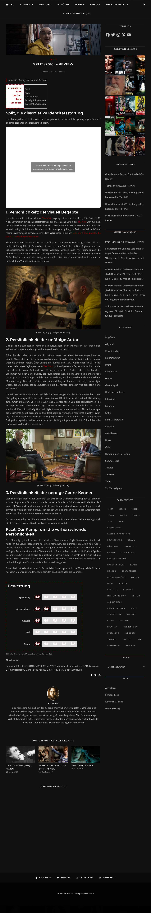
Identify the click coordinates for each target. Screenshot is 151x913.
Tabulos (109, 467)
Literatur (109, 426)
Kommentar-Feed (114, 701)
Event (108, 364)
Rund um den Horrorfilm (118, 453)
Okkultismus (114, 602)
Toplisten (45, 4)
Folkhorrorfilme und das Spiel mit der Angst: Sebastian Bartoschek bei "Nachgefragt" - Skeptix (124, 253)
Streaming (113, 633)
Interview (110, 398)
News (108, 440)
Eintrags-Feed (112, 694)
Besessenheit (114, 527)
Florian (53, 703)
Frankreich (129, 546)
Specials (95, 4)
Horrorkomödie (116, 577)
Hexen (133, 565)
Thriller (112, 639)
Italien (135, 577)
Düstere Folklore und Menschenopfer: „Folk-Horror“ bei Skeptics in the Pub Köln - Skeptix (124, 274)
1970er (122, 509)
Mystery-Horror (116, 596)
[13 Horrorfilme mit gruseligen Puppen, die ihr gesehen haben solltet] (115, 65)
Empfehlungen (112, 357)
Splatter (112, 627)
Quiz (107, 447)
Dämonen (112, 546)
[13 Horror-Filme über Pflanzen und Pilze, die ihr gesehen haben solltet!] (135, 105)
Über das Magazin (117, 4)
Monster (128, 589)
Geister (111, 552)
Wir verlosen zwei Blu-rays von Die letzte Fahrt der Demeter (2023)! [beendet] (124, 311)
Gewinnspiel (111, 385)
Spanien (124, 620)
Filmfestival (111, 371)
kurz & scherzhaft (114, 419)
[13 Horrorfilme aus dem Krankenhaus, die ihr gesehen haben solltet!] (135, 65)
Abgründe (63, 4)
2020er (121, 521)
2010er (136, 515)
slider (110, 620)
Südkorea (130, 633)
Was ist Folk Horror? (133, 278)
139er (110, 509)
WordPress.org (112, 708)
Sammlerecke (112, 460)
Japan (110, 583)
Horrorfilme (129, 571)
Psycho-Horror (116, 608)
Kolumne (109, 405)
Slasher (131, 614)
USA (139, 639)
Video (108, 481)
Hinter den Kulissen (115, 392)
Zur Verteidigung (113, 488)
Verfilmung (114, 645)
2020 (109, 521)
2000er (123, 515)
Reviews (79, 4)
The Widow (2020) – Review (130, 241)
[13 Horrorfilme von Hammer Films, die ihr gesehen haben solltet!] (115, 126)
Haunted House (116, 565)
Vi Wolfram (89, 893)
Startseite (26, 4)
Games (108, 378)
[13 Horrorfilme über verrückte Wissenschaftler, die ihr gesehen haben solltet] (135, 85)
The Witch (48, 366)
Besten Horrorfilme (119, 534)
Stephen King (130, 627)
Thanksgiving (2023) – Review (120, 185)
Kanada (123, 583)
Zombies (130, 645)
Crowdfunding (112, 350)
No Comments (60, 71)
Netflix (136, 596)
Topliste (127, 639)
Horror (111, 571)
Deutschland (114, 540)
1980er (135, 509)
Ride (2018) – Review (82, 765)
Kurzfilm (112, 589)
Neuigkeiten (111, 433)
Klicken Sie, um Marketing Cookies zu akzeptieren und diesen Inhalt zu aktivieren (53, 167)
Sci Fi (134, 608)
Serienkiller (114, 614)
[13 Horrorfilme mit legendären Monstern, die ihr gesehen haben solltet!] (135, 126)
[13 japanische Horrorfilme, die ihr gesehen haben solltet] (135, 146)
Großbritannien (117, 558)
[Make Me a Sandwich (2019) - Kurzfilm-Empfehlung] (115, 85)
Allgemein (110, 344)
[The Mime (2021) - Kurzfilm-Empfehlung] (115, 146)
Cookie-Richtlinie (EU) (76, 13)
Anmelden (110, 687)
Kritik (53, 59)
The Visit (46, 218)
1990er (111, 515)
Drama (131, 540)
